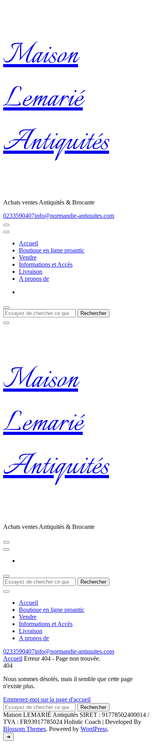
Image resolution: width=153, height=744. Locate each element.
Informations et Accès (46, 264)
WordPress (93, 729)
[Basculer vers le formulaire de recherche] (6, 307)
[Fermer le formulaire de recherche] (6, 323)
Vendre (27, 257)
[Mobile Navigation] (6, 225)
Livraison (30, 271)
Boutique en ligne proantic (51, 250)
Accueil (28, 243)
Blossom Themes (24, 729)
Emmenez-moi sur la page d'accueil (47, 699)
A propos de (34, 278)
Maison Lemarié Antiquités (56, 99)
